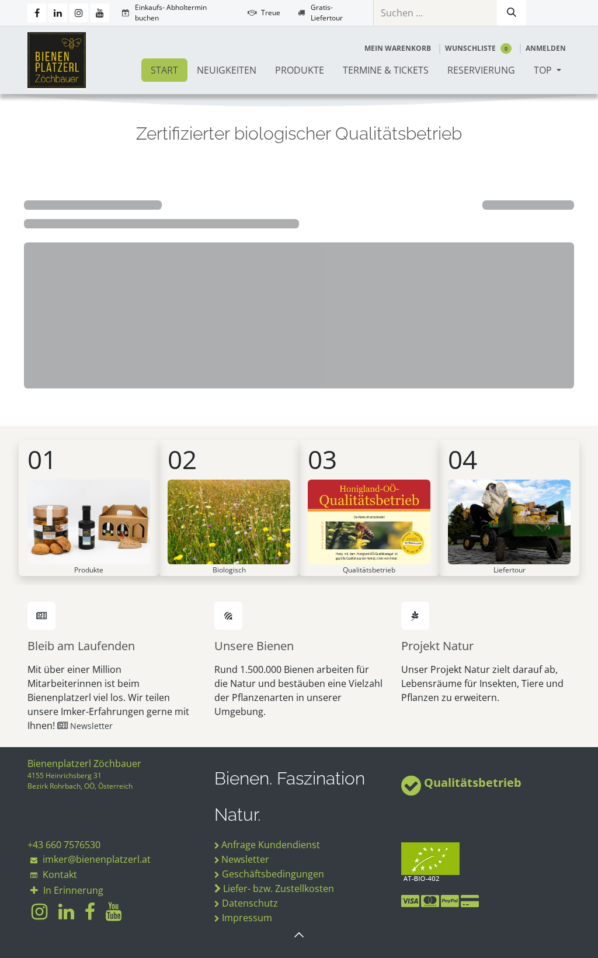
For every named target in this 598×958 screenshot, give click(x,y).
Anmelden (546, 48)
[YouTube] (100, 13)
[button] (299, 935)
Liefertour (509, 570)
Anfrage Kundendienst (270, 844)
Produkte (88, 570)
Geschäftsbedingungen (273, 873)
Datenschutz (250, 903)
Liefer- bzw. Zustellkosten (278, 888)
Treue (270, 13)
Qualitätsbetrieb (472, 782)
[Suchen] (511, 13)
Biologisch (229, 570)
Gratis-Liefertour (327, 12)
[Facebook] (36, 13)
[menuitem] (164, 70)
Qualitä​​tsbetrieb (369, 570)
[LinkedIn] (57, 13)
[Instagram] (78, 13)
